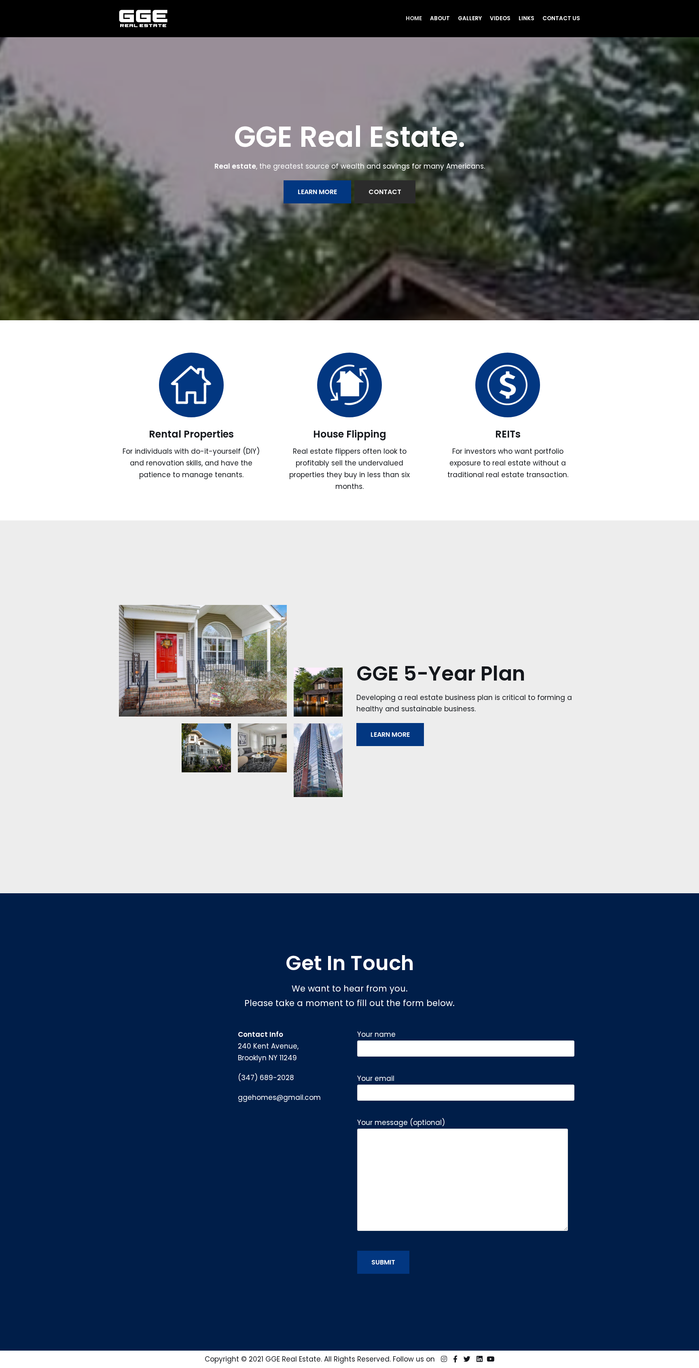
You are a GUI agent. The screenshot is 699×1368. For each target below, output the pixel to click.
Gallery (470, 18)
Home (414, 18)
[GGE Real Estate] (143, 18)
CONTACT (385, 192)
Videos (500, 18)
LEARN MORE (317, 192)
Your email (375, 1078)
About (440, 18)
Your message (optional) (401, 1122)
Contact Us (561, 18)
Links (526, 18)
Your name (376, 1034)
